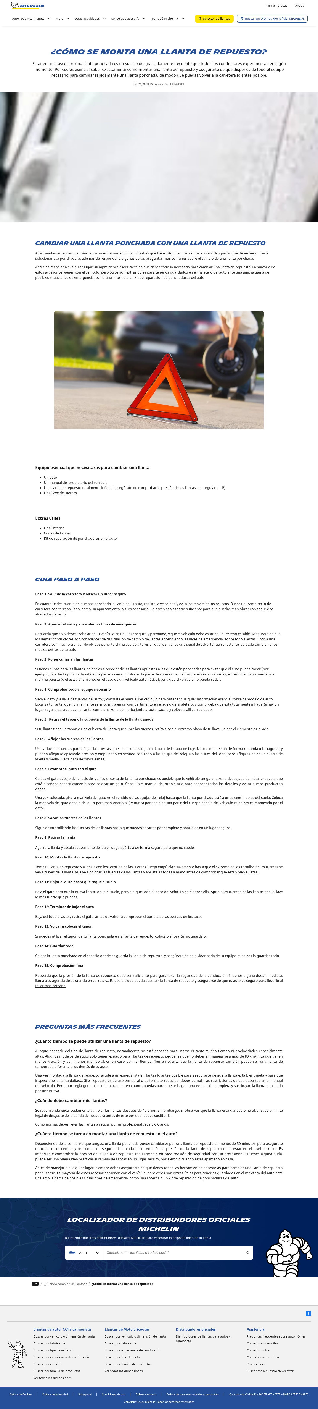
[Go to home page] (27, 6)
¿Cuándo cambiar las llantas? (65, 1284)
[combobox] (84, 1253)
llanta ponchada (98, 63)
